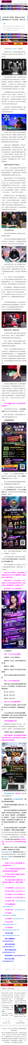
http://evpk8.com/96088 (12, 841)
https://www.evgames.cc (9, 924)
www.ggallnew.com (8, 961)
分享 (20, 969)
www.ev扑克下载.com (19, 897)
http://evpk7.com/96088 (9, 915)
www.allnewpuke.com (8, 952)
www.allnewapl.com (19, 955)
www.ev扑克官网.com (19, 894)
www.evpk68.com (20, 909)
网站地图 (20, 1028)
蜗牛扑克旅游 (9, 4)
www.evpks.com (20, 888)
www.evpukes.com (18, 918)
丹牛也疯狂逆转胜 (18, 799)
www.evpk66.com (20, 901)
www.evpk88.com (7, 906)
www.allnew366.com (8, 946)
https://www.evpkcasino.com (10, 929)
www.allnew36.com (7, 941)
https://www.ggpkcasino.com (10, 935)
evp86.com (6, 856)
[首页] (26, 1034)
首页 (3, 4)
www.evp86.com (14, 48)
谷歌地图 (15, 1030)
